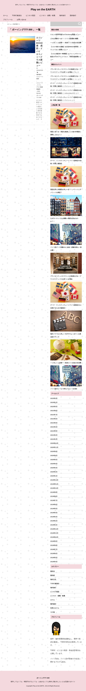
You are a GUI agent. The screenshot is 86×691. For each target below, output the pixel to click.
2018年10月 (54, 537)
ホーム (5, 15)
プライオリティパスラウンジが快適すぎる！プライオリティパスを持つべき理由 (65, 277)
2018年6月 (53, 553)
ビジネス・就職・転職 (47, 15)
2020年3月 (53, 468)
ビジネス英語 (30, 15)
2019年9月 (53, 492)
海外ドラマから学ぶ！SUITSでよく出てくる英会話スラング (65, 335)
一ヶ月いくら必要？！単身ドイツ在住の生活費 (65, 42)
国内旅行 (73, 15)
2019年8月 (53, 496)
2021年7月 (53, 415)
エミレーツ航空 (39, 77)
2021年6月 (53, 419)
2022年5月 (53, 406)
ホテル (52, 600)
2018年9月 (53, 541)
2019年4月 (53, 512)
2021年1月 (53, 439)
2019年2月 (53, 521)
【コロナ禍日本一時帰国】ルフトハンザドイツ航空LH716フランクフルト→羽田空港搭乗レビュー (65, 56)
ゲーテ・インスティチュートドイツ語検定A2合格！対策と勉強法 (66, 162)
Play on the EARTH (43, 9)
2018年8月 (53, 545)
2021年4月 (53, 427)
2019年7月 (53, 500)
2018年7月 (53, 549)
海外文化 (53, 579)
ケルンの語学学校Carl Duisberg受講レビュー (65, 34)
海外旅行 (62, 15)
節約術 (52, 575)
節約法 (52, 571)
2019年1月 (53, 525)
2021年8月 (53, 410)
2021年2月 (53, 435)
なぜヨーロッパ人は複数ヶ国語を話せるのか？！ (64, 219)
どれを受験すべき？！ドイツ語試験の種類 (64, 38)
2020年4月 (53, 464)
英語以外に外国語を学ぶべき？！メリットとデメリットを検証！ (65, 191)
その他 (52, 612)
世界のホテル (54, 608)
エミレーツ (39, 83)
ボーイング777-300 (39, 96)
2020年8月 (53, 455)
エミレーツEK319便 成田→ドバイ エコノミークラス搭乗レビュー (39, 51)
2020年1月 (53, 476)
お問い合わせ (21, 19)
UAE (38, 91)
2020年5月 (53, 459)
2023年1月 (53, 402)
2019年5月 (53, 508)
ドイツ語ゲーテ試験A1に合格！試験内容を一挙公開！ (66, 248)
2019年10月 (54, 488)
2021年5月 (53, 423)
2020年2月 (53, 472)
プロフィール (8, 19)
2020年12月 (54, 443)
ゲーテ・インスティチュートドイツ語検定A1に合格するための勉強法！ (66, 306)
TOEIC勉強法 (17, 15)
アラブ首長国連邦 (39, 88)
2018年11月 (54, 533)
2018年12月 (54, 529)
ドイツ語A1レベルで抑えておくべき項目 (63, 389)
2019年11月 (54, 484)
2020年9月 (53, 451)
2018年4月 (53, 561)
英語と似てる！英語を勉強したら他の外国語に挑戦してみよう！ (65, 133)
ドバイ (39, 85)
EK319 (38, 93)
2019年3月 (53, 517)
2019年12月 (54, 480)
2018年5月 (53, 557)
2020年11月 (54, 447)
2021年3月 (53, 431)
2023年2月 (53, 398)
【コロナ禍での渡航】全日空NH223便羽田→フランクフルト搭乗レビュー (65, 48)
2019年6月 (53, 504)
